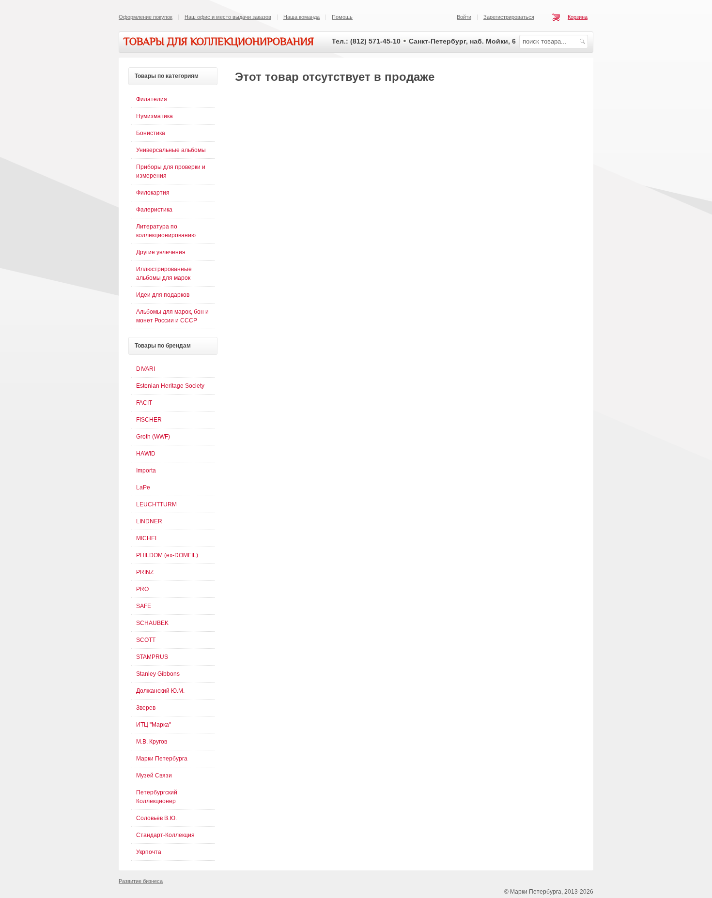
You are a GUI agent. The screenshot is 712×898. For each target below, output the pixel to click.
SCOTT (145, 640)
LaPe (143, 487)
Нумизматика (154, 116)
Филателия (151, 99)
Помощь (342, 17)
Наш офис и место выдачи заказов (228, 17)
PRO (142, 589)
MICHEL (147, 538)
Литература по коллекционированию (166, 231)
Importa (146, 470)
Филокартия (153, 192)
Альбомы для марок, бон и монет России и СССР (172, 316)
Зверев (145, 707)
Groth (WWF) (153, 436)
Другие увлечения (161, 252)
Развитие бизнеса (141, 881)
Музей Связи (154, 775)
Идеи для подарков (162, 294)
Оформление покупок (145, 17)
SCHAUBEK (152, 623)
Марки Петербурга (161, 758)
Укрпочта (148, 852)
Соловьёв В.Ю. (156, 818)
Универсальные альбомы (171, 150)
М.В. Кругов (151, 741)
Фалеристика (154, 209)
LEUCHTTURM (156, 504)
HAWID (145, 453)
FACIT (144, 402)
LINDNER (149, 521)
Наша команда (301, 17)
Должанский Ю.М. (160, 690)
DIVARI (145, 368)
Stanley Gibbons (158, 673)
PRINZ (145, 572)
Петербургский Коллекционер (156, 797)
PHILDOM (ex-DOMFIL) (167, 555)
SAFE (143, 606)
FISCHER (149, 419)
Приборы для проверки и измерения (170, 171)
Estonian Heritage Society (170, 385)
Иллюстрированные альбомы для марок (164, 273)
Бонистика (150, 133)
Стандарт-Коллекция (165, 835)
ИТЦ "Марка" (153, 724)
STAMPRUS (152, 657)
